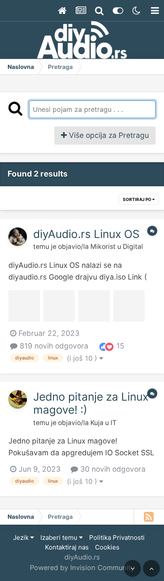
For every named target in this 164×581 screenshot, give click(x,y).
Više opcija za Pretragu (108, 135)
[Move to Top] (151, 568)
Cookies (107, 547)
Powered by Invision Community (82, 567)
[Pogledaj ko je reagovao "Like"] (103, 346)
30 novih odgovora (111, 469)
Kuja (96, 423)
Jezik (21, 537)
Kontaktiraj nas (67, 547)
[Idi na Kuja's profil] (17, 399)
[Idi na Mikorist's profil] (17, 236)
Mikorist (103, 247)
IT (113, 423)
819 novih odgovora (53, 345)
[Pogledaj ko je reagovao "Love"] (109, 346)
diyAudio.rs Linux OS (86, 233)
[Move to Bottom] (132, 568)
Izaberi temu (59, 537)
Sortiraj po (137, 199)
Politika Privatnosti (117, 537)
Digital (133, 247)
